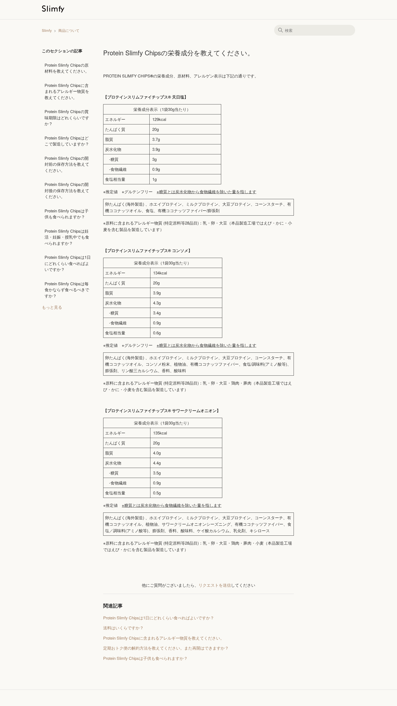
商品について (68, 30)
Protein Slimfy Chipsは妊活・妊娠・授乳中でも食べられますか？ (67, 237)
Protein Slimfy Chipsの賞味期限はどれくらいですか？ (67, 117)
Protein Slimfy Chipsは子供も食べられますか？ (67, 214)
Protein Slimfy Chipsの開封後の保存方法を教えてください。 (67, 190)
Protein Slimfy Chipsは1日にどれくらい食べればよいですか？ (68, 263)
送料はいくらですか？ (123, 627)
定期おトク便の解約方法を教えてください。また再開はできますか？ (166, 648)
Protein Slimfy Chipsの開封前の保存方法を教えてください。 (67, 164)
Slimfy (47, 30)
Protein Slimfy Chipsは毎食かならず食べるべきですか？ (67, 289)
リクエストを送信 (214, 585)
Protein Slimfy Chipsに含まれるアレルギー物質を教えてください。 (67, 91)
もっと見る (52, 307)
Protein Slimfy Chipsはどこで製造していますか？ (67, 141)
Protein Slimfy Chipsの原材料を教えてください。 (67, 68)
